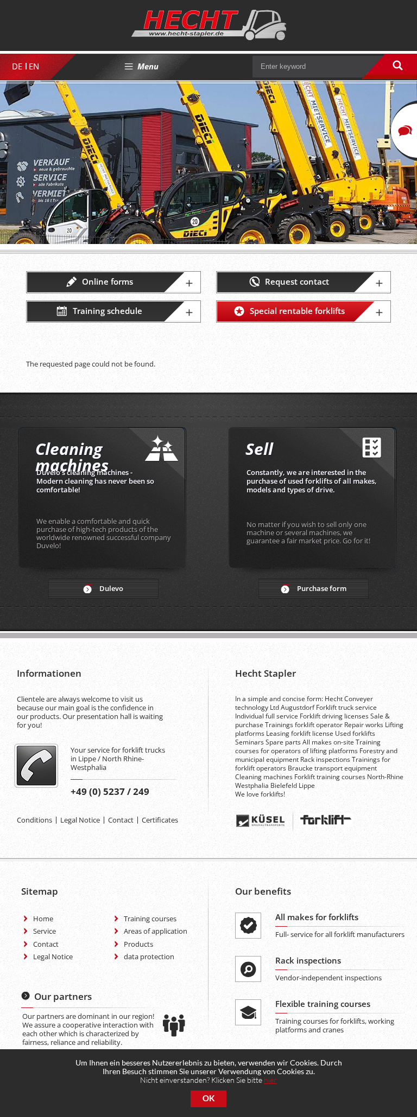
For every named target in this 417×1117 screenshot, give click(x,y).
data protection (149, 956)
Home (43, 918)
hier (270, 1079)
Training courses (150, 918)
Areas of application (155, 931)
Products (138, 944)
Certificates (160, 820)
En (34, 66)
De (17, 66)
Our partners (63, 996)
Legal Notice (80, 820)
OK (208, 1098)
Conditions (34, 820)
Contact (121, 820)
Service (44, 931)
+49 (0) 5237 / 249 (110, 791)
